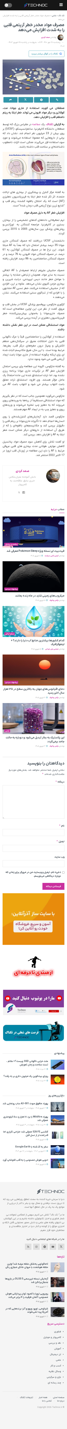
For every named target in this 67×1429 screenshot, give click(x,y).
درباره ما (60, 1400)
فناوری (57, 1331)
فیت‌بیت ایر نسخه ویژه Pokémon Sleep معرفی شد (35, 551)
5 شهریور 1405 (36, 556)
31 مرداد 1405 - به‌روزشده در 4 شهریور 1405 (31, 1125)
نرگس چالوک (54, 600)
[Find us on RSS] (28, 1247)
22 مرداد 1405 (41, 1069)
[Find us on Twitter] (61, 1247)
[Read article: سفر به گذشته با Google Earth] (57, 1150)
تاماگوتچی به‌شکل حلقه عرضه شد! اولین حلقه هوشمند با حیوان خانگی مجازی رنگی (26, 1265)
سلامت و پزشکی (11, 544)
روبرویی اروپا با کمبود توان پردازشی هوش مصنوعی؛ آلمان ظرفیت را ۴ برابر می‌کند (26, 1295)
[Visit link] (33, 919)
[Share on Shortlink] (57, 100)
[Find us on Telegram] (44, 1247)
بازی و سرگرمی (54, 1377)
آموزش (57, 1348)
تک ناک (61, 15)
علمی (54, 15)
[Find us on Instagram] (36, 1247)
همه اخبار (43, 1397)
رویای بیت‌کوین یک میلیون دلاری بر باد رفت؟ (25, 1076)
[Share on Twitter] (25, 100)
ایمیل (60, 841)
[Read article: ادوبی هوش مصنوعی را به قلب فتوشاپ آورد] (57, 1163)
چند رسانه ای (54, 1382)
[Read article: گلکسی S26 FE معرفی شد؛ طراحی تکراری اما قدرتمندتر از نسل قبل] (57, 1135)
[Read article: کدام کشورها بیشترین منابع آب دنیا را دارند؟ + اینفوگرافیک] (33, 621)
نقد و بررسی (55, 1343)
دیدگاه (59, 782)
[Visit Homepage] (35, 5)
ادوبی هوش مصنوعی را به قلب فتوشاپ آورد (25, 1160)
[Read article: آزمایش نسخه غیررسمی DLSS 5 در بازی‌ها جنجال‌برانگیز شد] (57, 1282)
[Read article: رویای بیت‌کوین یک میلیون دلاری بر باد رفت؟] (57, 1079)
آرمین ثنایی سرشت (52, 556)
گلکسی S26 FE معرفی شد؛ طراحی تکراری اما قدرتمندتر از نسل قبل (25, 1133)
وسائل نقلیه (55, 1371)
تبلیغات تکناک (26, 1397)
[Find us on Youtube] (53, 1247)
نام (61, 825)
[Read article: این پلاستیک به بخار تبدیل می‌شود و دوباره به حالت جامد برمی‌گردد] (33, 718)
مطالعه (36, 124)
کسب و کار (55, 1365)
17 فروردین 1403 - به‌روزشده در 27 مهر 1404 (30, 1151)
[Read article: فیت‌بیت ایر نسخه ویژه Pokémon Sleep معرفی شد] (33, 531)
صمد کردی (45, 37)
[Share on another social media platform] (10, 100)
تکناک (50, 124)
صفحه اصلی (58, 1397)
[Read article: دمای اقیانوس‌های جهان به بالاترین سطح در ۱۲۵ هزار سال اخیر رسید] (33, 670)
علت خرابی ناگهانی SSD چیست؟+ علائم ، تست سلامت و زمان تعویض (27, 1063)
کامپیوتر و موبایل (52, 1337)
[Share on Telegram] (41, 100)
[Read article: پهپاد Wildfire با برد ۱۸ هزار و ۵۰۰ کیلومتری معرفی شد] (57, 1120)
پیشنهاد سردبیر (11, 589)
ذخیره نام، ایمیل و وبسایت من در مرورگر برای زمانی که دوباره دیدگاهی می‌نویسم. (33, 874)
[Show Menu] (61, 5)
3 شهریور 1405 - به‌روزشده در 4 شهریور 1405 (31, 1108)
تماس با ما (47, 1400)
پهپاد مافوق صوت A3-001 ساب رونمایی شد (25, 1103)
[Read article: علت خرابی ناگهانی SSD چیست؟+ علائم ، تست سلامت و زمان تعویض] (57, 1064)
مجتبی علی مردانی (52, 649)
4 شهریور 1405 (40, 698)
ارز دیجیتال (55, 1354)
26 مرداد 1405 (41, 1081)
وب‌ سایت (59, 857)
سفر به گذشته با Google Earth (31, 1146)
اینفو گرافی (9, 634)
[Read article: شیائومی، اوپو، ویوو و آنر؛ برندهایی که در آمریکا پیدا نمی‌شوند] (57, 1312)
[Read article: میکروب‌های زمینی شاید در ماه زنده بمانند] (33, 576)
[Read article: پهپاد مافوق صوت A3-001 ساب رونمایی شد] (57, 1107)
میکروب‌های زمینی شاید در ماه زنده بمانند (39, 596)
